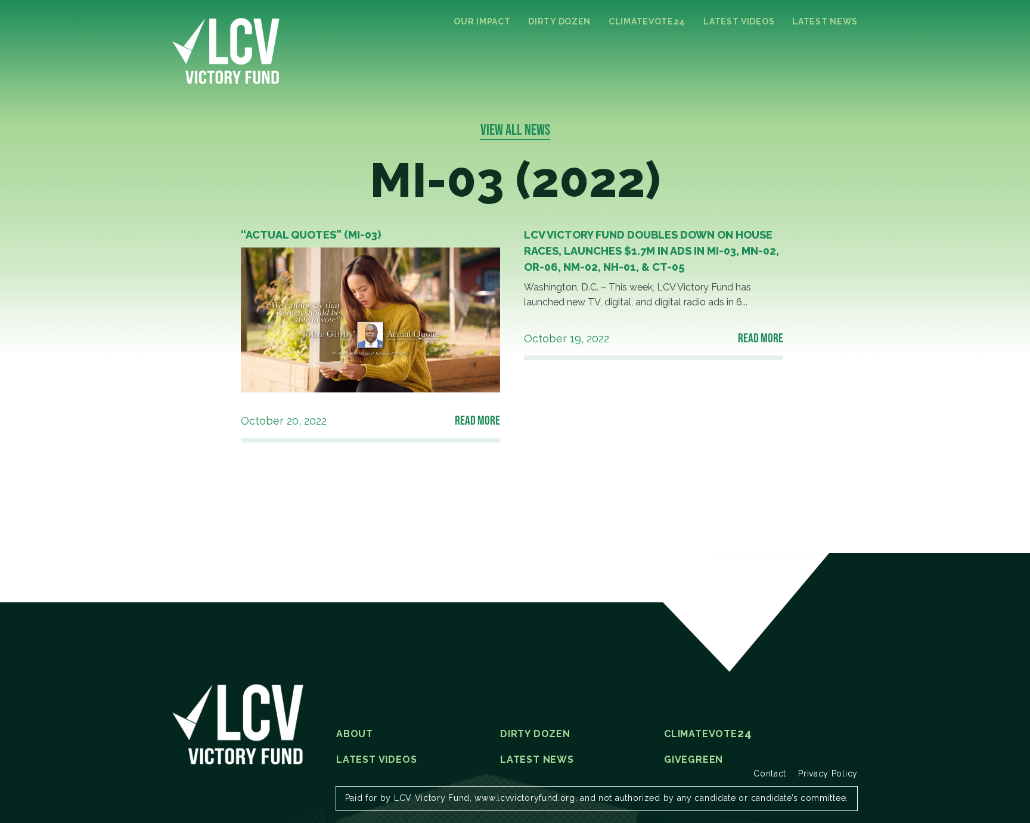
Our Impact (482, 21)
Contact (769, 773)
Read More (477, 420)
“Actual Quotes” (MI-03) (311, 234)
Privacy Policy (828, 773)
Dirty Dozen (559, 21)
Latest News (825, 21)
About (354, 734)
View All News (515, 129)
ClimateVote (647, 21)
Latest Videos (738, 21)
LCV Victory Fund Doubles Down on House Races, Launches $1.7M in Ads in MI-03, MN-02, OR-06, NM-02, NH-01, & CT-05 (651, 250)
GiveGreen (693, 759)
